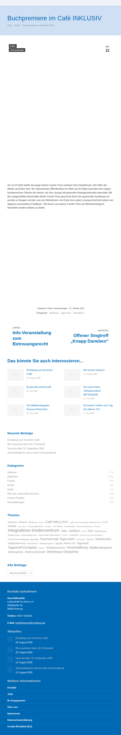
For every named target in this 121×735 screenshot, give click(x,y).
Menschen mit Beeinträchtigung (91, 535)
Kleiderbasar (101, 531)
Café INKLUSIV (56, 522)
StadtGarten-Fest (17, 543)
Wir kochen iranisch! (94, 370)
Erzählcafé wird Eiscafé (39, 387)
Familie (12, 526)
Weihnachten (15, 551)
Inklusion (97, 526)
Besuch (41, 522)
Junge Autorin (66, 313)
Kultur (12, 46)
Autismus (13, 522)
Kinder (84, 531)
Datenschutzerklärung (19, 720)
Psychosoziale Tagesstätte (57, 539)
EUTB (105, 522)
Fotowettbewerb (35, 526)
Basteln (23, 522)
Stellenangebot (47, 543)
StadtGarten (103, 539)
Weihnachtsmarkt (35, 551)
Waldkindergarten (100, 547)
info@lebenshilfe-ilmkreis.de (30, 623)
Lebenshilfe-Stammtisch (49, 535)
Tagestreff (83, 543)
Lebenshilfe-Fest (29, 535)
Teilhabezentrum (55, 547)
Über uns (12, 707)
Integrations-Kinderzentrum (33, 530)
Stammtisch (32, 543)
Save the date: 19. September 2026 (25, 448)
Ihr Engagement (16, 700)
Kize (90, 530)
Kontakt (11, 687)
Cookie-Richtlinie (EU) (19, 726)
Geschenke (69, 526)
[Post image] (15, 375)
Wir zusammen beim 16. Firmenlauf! (26, 444)
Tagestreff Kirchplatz (22, 547)
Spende (90, 539)
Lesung (64, 535)
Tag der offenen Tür (65, 543)
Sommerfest (80, 539)
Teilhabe (41, 548)
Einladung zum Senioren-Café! (40, 372)
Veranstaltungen (17, 50)
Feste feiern (22, 526)
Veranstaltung (79, 313)
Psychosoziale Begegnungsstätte (23, 539)
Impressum (13, 713)
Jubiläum (74, 530)
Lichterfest (74, 535)
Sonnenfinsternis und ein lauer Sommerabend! (31, 452)
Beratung (32, 522)
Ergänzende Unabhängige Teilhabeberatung (85, 522)
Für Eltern (47, 526)
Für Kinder (58, 526)
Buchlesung (54, 313)
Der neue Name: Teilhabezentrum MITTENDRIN (92, 391)
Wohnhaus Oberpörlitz (63, 552)
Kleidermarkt (14, 535)
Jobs (64, 530)
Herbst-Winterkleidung (84, 526)
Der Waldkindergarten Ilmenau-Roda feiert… (38, 407)
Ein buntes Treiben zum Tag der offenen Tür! (98, 407)
